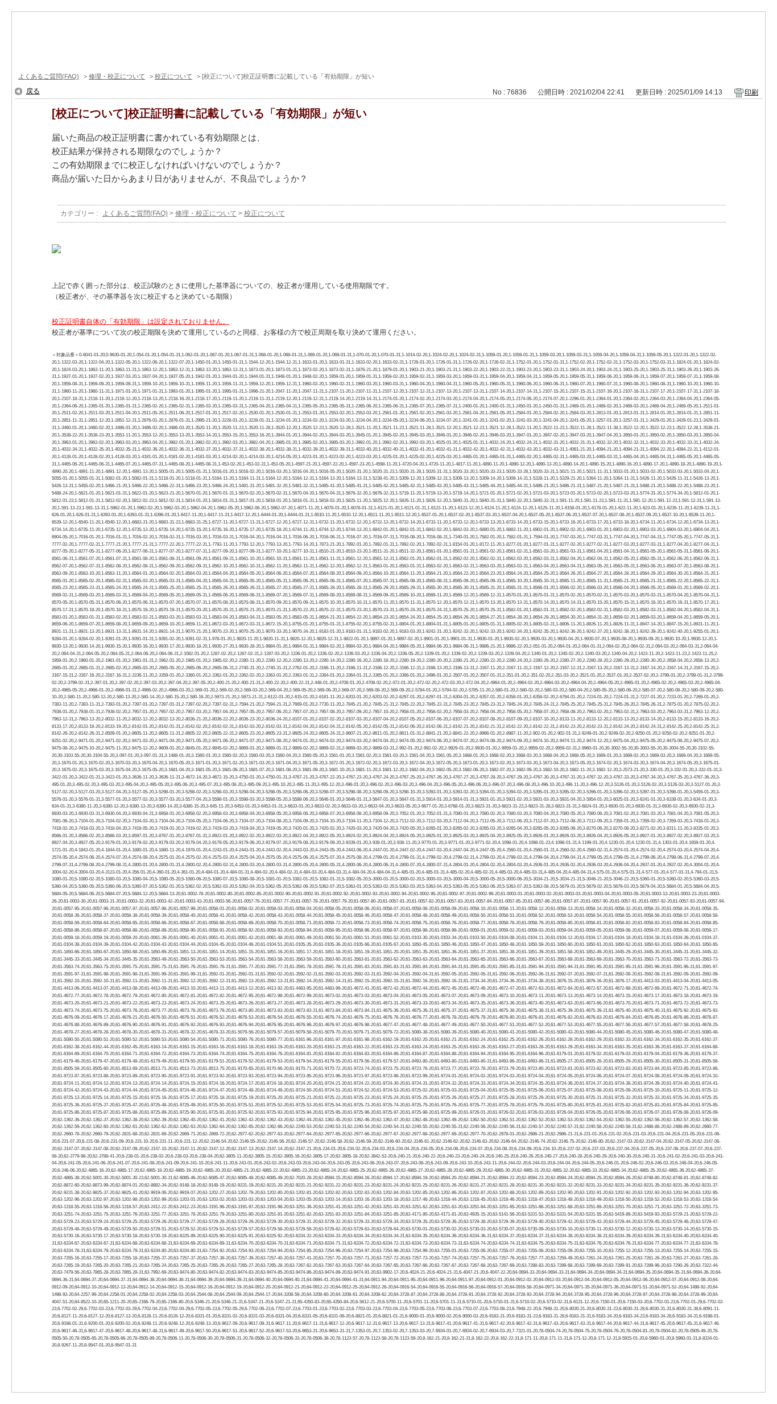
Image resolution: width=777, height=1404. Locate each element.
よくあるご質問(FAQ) (48, 76)
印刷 (751, 92)
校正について (173, 76)
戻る (33, 91)
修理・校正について (117, 76)
